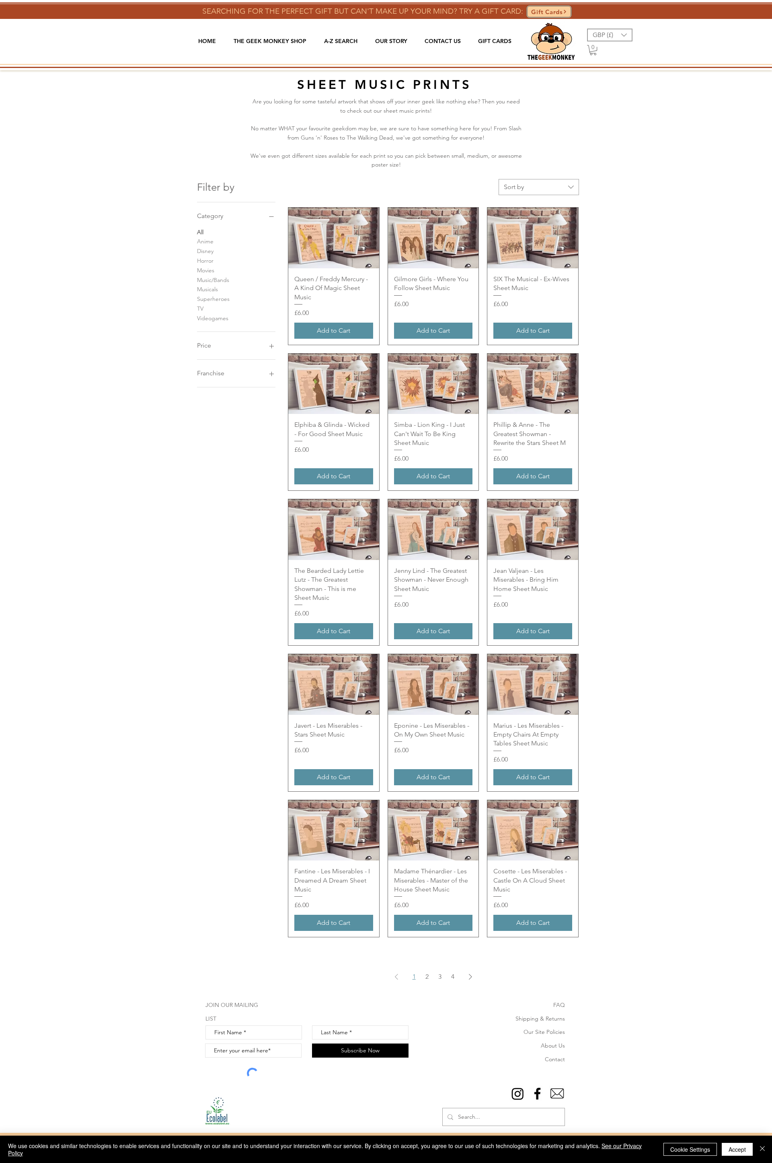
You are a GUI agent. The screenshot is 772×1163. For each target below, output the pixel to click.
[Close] (762, 1149)
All (200, 232)
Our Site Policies (544, 1031)
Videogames (212, 318)
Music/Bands (213, 280)
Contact (555, 1059)
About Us (553, 1045)
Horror (205, 260)
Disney (205, 251)
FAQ (559, 1005)
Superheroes (213, 299)
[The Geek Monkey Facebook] (537, 1093)
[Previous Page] (396, 977)
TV (200, 308)
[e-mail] (557, 1093)
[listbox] (609, 35)
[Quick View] (333, 238)
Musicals (207, 289)
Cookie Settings (690, 1149)
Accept (737, 1149)
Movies (205, 270)
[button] (270, 41)
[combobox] (539, 187)
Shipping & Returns (540, 1018)
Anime (205, 241)
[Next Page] (470, 977)
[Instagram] (518, 1093)
